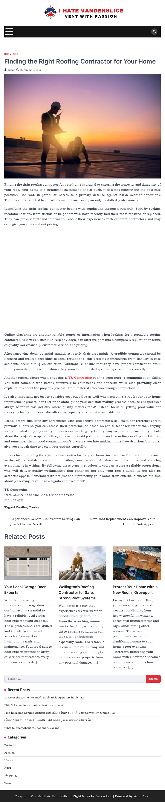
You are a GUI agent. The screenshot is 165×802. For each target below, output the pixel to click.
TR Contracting (80, 377)
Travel (8, 783)
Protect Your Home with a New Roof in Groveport (135, 590)
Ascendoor (104, 796)
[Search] (154, 31)
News (7, 767)
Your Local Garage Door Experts (25, 590)
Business (10, 745)
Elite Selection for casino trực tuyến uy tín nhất (34, 705)
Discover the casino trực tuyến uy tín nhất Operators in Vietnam (44, 697)
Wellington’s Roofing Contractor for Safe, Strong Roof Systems (77, 592)
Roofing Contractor (30, 507)
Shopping (10, 775)
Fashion (9, 752)
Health (8, 760)
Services (11, 54)
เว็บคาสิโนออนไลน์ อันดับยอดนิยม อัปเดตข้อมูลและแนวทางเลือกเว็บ (47, 720)
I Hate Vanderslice (55, 796)
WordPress (141, 796)
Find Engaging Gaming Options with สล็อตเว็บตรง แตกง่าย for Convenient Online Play (59, 713)
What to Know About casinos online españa (31, 728)
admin (11, 70)
